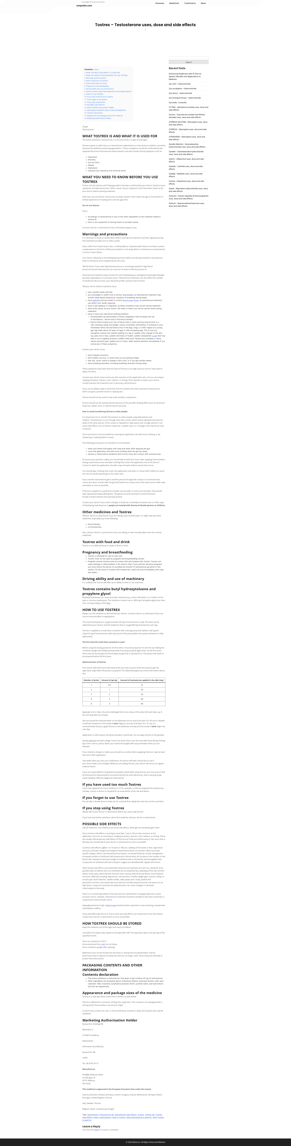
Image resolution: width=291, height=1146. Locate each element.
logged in (98, 1129)
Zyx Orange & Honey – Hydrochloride (185, 98)
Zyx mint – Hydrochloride (180, 84)
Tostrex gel (150, 1114)
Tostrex (141, 1114)
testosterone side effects (126, 1114)
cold (103, 944)
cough (154, 336)
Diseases (160, 3)
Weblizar (161, 1142)
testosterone (93, 1114)
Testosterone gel (106, 1114)
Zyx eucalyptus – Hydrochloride (182, 88)
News (203, 3)
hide (96, 69)
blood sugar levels (131, 300)
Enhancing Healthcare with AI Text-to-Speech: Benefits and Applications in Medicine (185, 76)
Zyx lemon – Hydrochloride (180, 93)
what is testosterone (102, 1117)
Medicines (174, 3)
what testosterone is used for (139, 1117)
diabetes (96, 300)
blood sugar (111, 905)
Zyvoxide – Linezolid (177, 102)
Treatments (190, 3)
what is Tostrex (118, 1117)
